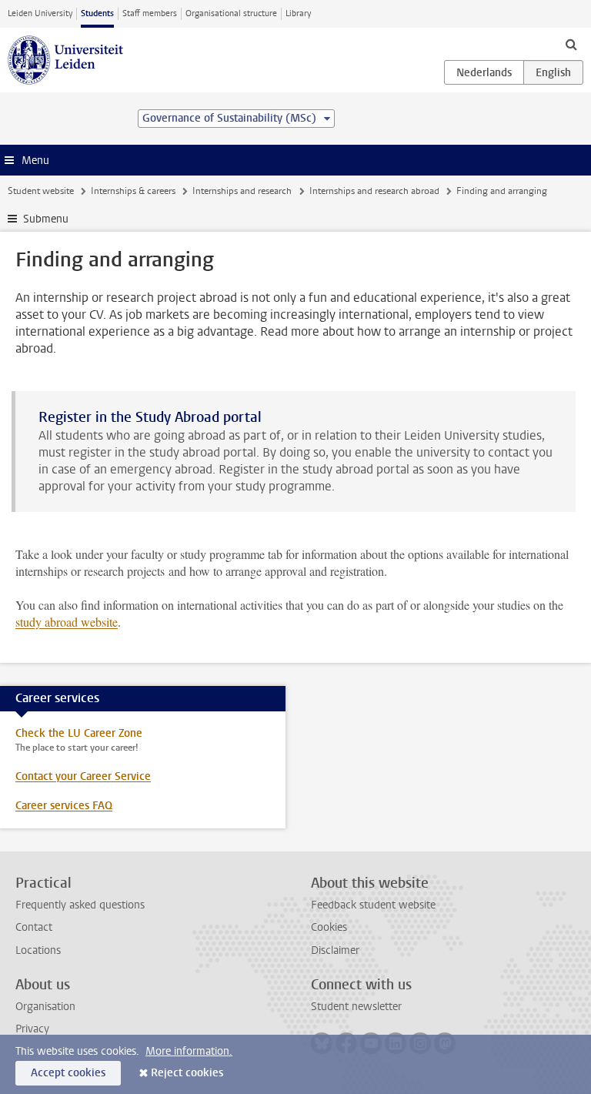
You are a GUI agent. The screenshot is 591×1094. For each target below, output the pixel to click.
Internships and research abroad (374, 191)
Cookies (329, 927)
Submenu (45, 219)
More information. (188, 1051)
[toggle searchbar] (571, 44)
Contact (33, 927)
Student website (41, 191)
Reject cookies (187, 1073)
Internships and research (242, 191)
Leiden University (40, 13)
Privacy (32, 1029)
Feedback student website (373, 905)
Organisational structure (231, 13)
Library (298, 13)
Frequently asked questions (80, 905)
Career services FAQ (63, 805)
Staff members (149, 13)
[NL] (484, 72)
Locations (38, 950)
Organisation (45, 1006)
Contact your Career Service (83, 776)
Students (97, 13)
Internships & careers (133, 191)
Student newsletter (356, 1006)
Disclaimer (335, 950)
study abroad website (66, 622)
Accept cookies (68, 1073)
